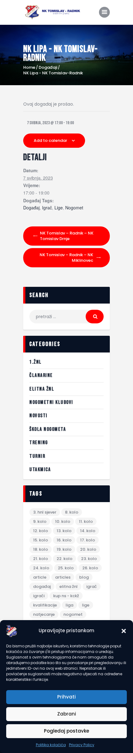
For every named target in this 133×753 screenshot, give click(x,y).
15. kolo (40, 540)
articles (63, 577)
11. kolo (86, 521)
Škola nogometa (47, 429)
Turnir (37, 456)
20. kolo (88, 549)
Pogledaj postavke (66, 731)
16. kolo (64, 540)
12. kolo (40, 531)
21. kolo (40, 559)
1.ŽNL (35, 362)
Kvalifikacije (45, 605)
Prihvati (66, 697)
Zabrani (66, 714)
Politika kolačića (51, 744)
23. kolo (89, 559)
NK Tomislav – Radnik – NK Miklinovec (66, 257)
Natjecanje (44, 614)
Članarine (41, 375)
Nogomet (74, 208)
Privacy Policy (81, 744)
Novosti (38, 416)
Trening (38, 443)
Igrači (39, 596)
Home (29, 67)
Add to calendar (50, 140)
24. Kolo (41, 568)
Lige (58, 208)
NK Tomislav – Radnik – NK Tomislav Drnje (66, 236)
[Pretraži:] (66, 316)
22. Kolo (64, 559)
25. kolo (66, 568)
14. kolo (87, 531)
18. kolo (40, 549)
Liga (69, 605)
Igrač (47, 208)
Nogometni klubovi (51, 402)
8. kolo (71, 512)
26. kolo (90, 568)
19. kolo (64, 549)
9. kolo (39, 521)
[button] (124, 631)
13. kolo (64, 531)
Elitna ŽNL (41, 389)
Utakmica (40, 469)
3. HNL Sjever (44, 512)
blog (84, 577)
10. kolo (62, 521)
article (39, 577)
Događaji (48, 67)
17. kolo (87, 540)
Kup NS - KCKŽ (66, 596)
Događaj (31, 208)
